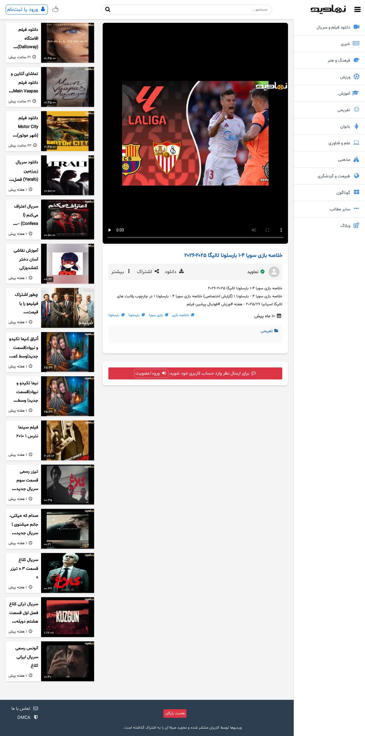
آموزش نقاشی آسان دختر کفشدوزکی (26, 259)
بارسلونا (134, 315)
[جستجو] (107, 9)
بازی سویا (156, 315)
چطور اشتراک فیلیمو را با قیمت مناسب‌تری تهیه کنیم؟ (23, 312)
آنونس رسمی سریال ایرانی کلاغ (26, 657)
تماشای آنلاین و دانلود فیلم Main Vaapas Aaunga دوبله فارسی (24, 91)
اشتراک (145, 272)
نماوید (253, 272)
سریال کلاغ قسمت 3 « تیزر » (24, 568)
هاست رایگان (175, 713)
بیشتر (118, 272)
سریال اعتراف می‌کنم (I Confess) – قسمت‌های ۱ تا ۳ (25, 224)
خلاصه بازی (180, 315)
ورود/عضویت (148, 373)
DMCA (23, 718)
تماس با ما (20, 708)
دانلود (171, 272)
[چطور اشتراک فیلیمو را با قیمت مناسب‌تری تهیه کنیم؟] (67, 308)
